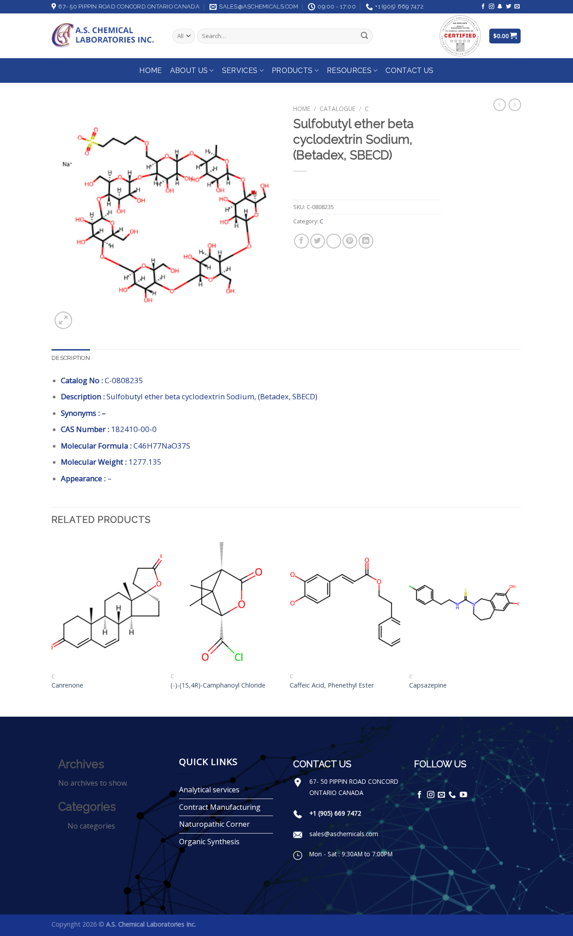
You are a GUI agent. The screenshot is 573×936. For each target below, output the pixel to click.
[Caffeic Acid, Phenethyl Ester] (345, 602)
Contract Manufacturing (220, 807)
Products (292, 70)
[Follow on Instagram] (491, 7)
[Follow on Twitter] (508, 7)
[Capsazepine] (464, 602)
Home (150, 70)
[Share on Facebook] (301, 241)
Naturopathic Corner (214, 824)
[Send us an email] (517, 7)
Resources (349, 70)
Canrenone (67, 685)
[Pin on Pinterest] (349, 241)
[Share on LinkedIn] (366, 241)
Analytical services (209, 790)
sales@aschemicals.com (343, 833)
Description (70, 358)
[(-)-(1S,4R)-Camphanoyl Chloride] (226, 602)
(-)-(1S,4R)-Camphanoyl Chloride (218, 685)
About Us (189, 70)
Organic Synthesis (209, 841)
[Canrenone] (106, 602)
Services (240, 70)
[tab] (70, 358)
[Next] (519, 625)
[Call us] (452, 795)
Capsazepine (428, 685)
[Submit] (364, 36)
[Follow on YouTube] (463, 795)
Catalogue (337, 108)
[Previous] (52, 625)
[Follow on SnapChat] (500, 7)
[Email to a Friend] (333, 241)
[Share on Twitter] (317, 241)
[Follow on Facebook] (483, 7)
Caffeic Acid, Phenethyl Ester (332, 685)
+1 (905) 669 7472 (335, 813)
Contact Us (409, 70)
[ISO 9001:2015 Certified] (460, 35)
